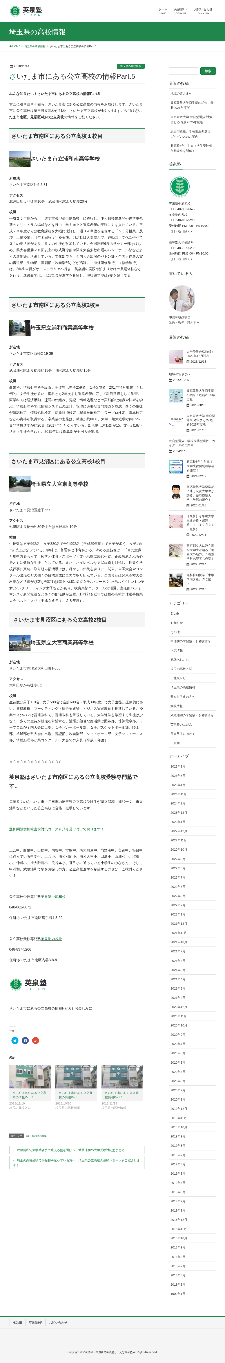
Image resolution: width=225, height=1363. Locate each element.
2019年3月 (178, 1192)
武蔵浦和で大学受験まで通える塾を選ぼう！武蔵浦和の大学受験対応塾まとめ (71, 1150)
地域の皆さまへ (181, 93)
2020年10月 (179, 1025)
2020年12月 (179, 1007)
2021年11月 (179, 933)
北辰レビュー (183, 678)
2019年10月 (179, 1127)
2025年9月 (178, 766)
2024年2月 (178, 803)
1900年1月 (178, 1294)
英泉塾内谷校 (51, 939)
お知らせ (177, 622)
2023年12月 (179, 812)
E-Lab (175, 613)
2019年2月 (178, 1201)
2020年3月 (178, 1081)
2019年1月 (178, 1210)
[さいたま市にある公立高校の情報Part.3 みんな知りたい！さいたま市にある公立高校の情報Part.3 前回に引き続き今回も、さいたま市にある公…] (30, 1077)
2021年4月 (178, 979)
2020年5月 (178, 1062)
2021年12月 (179, 923)
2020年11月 (179, 1016)
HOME (17, 1322)
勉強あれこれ (180, 659)
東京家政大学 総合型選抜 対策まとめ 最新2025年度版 (191, 119)
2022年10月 (179, 849)
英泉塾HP (35, 1322)
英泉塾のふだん (181, 724)
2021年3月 (178, 988)
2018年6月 (178, 1275)
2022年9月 (178, 859)
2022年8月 (178, 868)
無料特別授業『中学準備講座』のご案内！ (200, 579)
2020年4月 (178, 1072)
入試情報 (177, 650)
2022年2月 (178, 905)
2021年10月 (179, 942)
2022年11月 (179, 840)
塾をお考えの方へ (183, 696)
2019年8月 (178, 1145)
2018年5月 (178, 1284)
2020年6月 (178, 1053)
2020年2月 (178, 1090)
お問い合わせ (58, 1322)
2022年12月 (179, 831)
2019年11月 (179, 1118)
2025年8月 (178, 775)
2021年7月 (178, 951)
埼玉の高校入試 (181, 669)
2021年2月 (178, 997)
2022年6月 (178, 886)
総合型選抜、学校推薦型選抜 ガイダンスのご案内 (192, 134)
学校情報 (177, 706)
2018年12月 (179, 1219)
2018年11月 (179, 1229)
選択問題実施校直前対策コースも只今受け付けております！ (56, 829)
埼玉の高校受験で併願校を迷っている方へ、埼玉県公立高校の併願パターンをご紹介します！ (76, 1163)
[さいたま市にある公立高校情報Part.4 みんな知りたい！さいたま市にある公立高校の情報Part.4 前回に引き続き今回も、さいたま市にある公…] (122, 1077)
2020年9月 (178, 1034)
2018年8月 (178, 1257)
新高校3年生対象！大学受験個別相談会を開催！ (191, 148)
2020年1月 (178, 1099)
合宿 (177, 743)
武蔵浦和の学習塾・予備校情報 (192, 715)
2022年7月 (178, 877)
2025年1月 (178, 785)
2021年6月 (178, 961)
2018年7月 (178, 1266)
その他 (175, 632)
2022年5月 (178, 896)
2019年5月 (178, 1173)
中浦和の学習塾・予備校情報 (190, 641)
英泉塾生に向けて (183, 733)
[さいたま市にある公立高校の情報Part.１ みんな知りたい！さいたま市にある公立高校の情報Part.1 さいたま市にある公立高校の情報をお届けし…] (76, 1077)
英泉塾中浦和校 (53, 897)
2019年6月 (178, 1164)
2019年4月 (178, 1183)
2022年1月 (178, 914)
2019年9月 (178, 1136)
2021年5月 (178, 970)
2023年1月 (178, 822)
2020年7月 (178, 1044)
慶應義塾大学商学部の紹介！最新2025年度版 (192, 105)
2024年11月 (179, 794)
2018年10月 (179, 1238)
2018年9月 (178, 1247)
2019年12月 (179, 1108)
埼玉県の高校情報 (130, 66)
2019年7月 (178, 1155)
